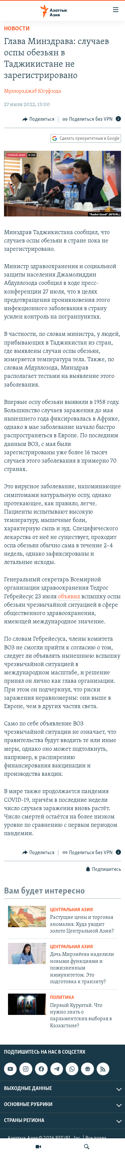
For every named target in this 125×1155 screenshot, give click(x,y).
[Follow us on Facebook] (41, 1069)
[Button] (38, 119)
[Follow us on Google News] (87, 1069)
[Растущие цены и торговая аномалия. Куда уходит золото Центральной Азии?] (27, 916)
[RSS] (103, 1069)
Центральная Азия (71, 910)
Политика (62, 997)
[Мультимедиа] (38, 1146)
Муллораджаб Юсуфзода (32, 91)
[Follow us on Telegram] (56, 1069)
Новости (17, 29)
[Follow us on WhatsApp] (72, 1069)
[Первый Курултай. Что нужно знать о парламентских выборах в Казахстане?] (27, 1004)
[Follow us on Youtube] (10, 1069)
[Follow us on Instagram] (25, 1069)
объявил (69, 597)
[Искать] (87, 1146)
